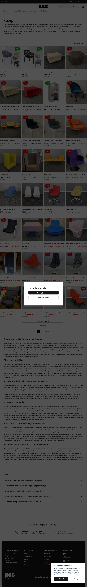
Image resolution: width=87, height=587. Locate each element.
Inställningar (75, 579)
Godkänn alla (61, 579)
